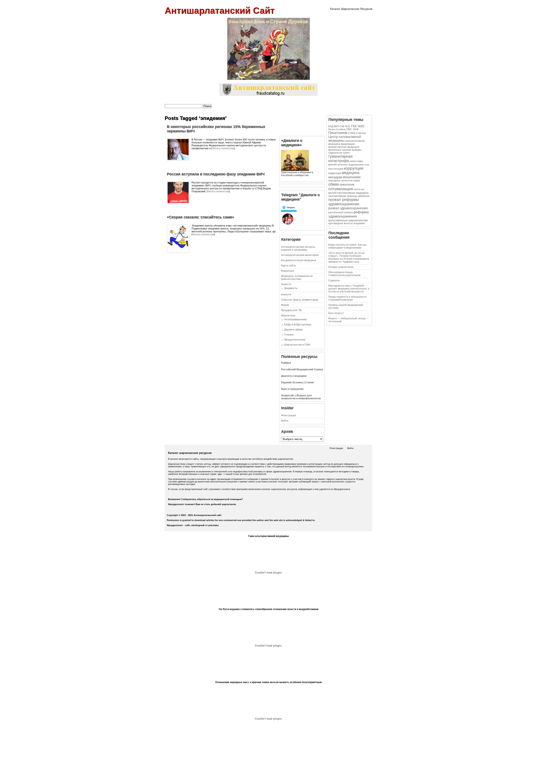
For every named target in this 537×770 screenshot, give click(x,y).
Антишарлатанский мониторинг (300, 255)
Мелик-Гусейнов (337, 129)
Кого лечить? (336, 313)
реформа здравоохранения (348, 214)
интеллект (342, 164)
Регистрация (288, 415)
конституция (335, 168)
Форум (285, 305)
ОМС (349, 129)
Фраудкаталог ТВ (291, 310)
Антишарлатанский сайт (220, 10)
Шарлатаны (288, 315)
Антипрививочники (295, 319)
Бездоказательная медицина (298, 260)
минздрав (335, 177)
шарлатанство (358, 220)
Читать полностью (223, 148)
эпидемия (359, 223)
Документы (290, 288)
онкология (347, 184)
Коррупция (287, 270)
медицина (350, 173)
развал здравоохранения (348, 208)
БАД (330, 126)
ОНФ (355, 129)
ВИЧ (336, 126)
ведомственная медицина (343, 146)
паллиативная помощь (342, 196)
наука (356, 180)
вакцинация (348, 144)
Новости (286, 284)
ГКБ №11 (345, 126)
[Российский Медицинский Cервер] (268, 765)
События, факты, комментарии (299, 299)
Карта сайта (288, 265)
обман (333, 184)
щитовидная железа (340, 223)
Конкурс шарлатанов (340, 267)
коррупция (353, 168)
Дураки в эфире (293, 329)
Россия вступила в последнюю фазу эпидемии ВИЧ (216, 174)
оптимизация (340, 189)
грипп (346, 152)
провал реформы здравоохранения (343, 202)
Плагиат (289, 334)
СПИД (351, 133)
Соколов (361, 133)
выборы (356, 149)
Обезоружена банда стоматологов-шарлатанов (344, 274)
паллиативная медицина (352, 192)
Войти (284, 420)
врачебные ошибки (339, 149)
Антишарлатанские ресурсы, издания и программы (298, 248)
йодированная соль (359, 164)
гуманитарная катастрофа (340, 158)
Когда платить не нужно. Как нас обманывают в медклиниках (347, 246)
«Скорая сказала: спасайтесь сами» (200, 217)
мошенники (352, 177)
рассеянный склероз (340, 212)
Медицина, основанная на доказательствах (297, 277)
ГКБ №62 (357, 126)
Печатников (337, 133)
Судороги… (335, 280)
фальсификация (338, 220)
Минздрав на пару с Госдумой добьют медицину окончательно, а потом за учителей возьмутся (348, 288)
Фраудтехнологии (294, 339)
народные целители (340, 180)
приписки (363, 196)
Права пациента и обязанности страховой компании (347, 298)
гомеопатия (335, 152)
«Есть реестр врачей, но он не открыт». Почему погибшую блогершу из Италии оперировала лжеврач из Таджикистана (348, 257)
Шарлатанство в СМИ (297, 344)
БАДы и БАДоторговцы (298, 324)
